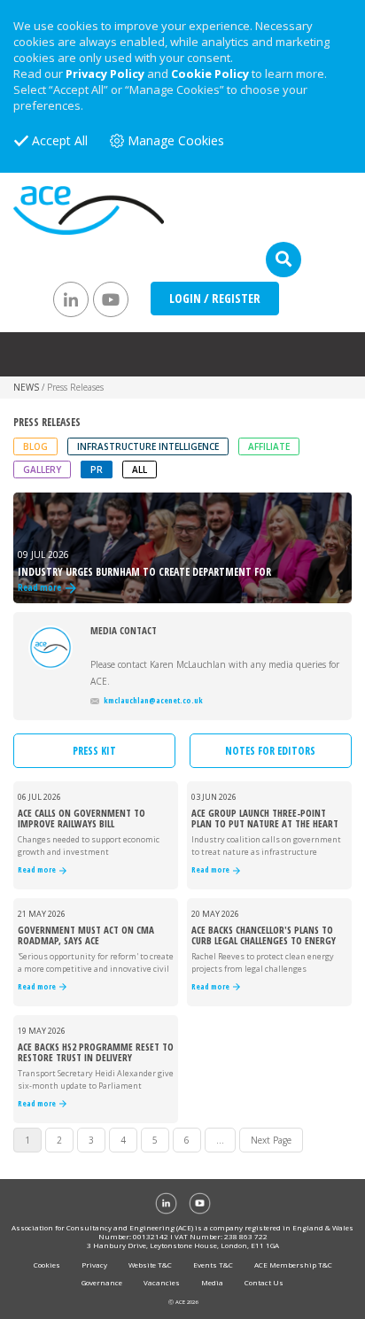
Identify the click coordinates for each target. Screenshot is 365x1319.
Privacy (94, 1264)
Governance (102, 1282)
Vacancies (162, 1282)
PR (96, 469)
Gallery (42, 469)
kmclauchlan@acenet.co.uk (153, 700)
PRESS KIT (94, 750)
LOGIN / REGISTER (214, 298)
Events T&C (213, 1264)
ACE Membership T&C (293, 1264)
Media (212, 1282)
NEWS (26, 387)
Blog (35, 446)
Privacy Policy (105, 73)
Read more (38, 870)
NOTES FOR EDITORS (270, 750)
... (220, 1140)
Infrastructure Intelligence (148, 446)
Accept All (60, 140)
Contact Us (264, 1282)
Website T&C (150, 1264)
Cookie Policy (210, 73)
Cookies (47, 1264)
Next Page (271, 1140)
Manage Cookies (176, 140)
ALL (139, 469)
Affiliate (269, 446)
